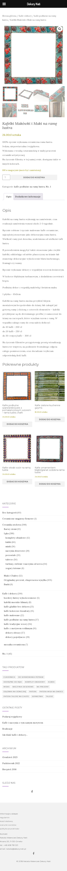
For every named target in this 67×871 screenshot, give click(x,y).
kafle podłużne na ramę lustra (29, 186)
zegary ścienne (13, 568)
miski (8, 546)
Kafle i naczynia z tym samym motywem (22, 722)
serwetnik (37, 696)
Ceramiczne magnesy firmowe (18, 518)
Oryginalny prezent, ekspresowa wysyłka (25, 580)
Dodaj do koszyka (34, 177)
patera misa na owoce (51, 692)
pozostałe (10, 555)
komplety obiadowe (15, 537)
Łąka (6, 533)
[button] (59, 29)
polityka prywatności (9, 828)
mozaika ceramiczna (14, 644)
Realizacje (7, 728)
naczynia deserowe (15, 550)
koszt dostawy (6, 821)
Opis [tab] (8, 196)
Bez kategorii (9, 512)
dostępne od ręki (13, 682)
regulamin (5, 817)
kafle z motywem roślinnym (18, 628)
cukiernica (9, 677)
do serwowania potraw (30, 677)
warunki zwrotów (8, 825)
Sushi (7, 584)
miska (7, 687)
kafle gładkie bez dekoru (16, 606)
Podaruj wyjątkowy (12, 716)
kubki (8, 542)
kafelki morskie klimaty (16, 602)
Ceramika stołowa (11, 524)
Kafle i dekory (25, 16)
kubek (51, 682)
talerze (9, 559)
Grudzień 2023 (9, 757)
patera (32, 692)
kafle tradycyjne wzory (15, 624)
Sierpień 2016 (9, 769)
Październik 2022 (11, 763)
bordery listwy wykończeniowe (20, 598)
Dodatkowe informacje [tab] (28, 196)
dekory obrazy (13, 632)
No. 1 (48, 186)
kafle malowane (12, 615)
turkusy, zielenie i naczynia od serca (24, 563)
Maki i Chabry (11, 575)
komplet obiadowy (35, 682)
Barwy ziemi (10, 529)
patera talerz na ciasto (16, 696)
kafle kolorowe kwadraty (17, 611)
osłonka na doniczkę (15, 692)
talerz (49, 696)
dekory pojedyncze (15, 637)
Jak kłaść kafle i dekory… (15, 734)
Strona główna (9, 16)
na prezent (43, 687)
